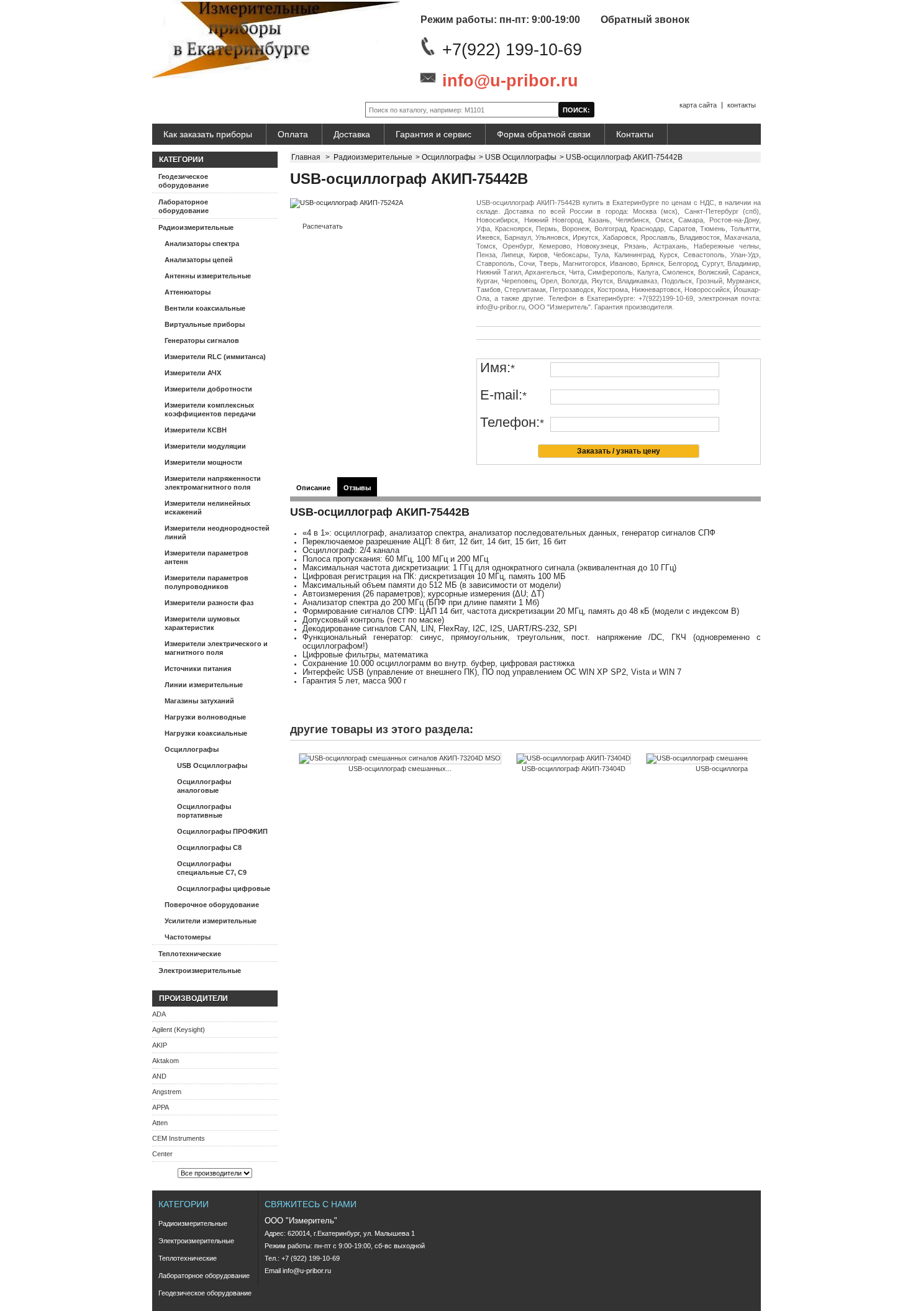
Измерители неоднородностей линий (217, 532)
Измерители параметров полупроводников (206, 582)
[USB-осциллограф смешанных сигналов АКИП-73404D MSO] (747, 758)
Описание (313, 487)
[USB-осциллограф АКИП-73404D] (573, 758)
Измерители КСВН (196, 430)
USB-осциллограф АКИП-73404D (573, 768)
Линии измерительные (204, 684)
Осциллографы (192, 749)
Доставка (352, 134)
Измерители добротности (208, 389)
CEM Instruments (178, 1138)
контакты (741, 105)
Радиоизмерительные (196, 227)
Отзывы (357, 487)
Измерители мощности (203, 462)
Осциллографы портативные (204, 811)
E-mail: (503, 395)
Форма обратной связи (544, 134)
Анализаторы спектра (202, 243)
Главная (305, 157)
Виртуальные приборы (205, 324)
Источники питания (198, 668)
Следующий (750, 777)
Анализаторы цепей (199, 259)
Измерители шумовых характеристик (202, 623)
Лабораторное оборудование (183, 206)
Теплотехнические (189, 953)
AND (159, 1076)
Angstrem (166, 1091)
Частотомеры (188, 937)
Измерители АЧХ (193, 373)
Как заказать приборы (207, 134)
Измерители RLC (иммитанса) (215, 356)
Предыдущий (293, 777)
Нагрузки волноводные (205, 717)
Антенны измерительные (208, 276)
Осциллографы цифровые (223, 888)
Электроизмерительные (199, 970)
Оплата (293, 134)
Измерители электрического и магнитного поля (216, 648)
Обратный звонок (645, 19)
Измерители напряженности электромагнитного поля (213, 483)
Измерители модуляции (205, 446)
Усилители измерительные (211, 921)
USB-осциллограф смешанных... (400, 768)
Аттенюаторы (188, 292)
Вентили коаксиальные (205, 308)
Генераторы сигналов (202, 340)
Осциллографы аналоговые (204, 786)
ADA (159, 1014)
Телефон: (512, 422)
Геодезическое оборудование (183, 181)
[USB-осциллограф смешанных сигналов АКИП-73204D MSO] (400, 758)
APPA (160, 1107)
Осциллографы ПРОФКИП (222, 831)
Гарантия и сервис (433, 134)
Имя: (497, 368)
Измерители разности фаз (209, 602)
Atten (160, 1122)
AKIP (159, 1045)
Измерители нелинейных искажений (207, 508)
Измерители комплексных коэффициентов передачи (210, 409)
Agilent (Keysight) (178, 1029)
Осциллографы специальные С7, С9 (212, 868)
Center (162, 1154)
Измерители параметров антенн (206, 557)
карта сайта (698, 105)
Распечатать (322, 226)
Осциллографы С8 (209, 847)
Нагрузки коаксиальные (206, 733)
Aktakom (165, 1060)
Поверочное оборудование (212, 904)
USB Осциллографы (212, 765)
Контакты (634, 134)
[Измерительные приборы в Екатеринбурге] (276, 40)
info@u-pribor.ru (510, 80)
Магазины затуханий (199, 701)
